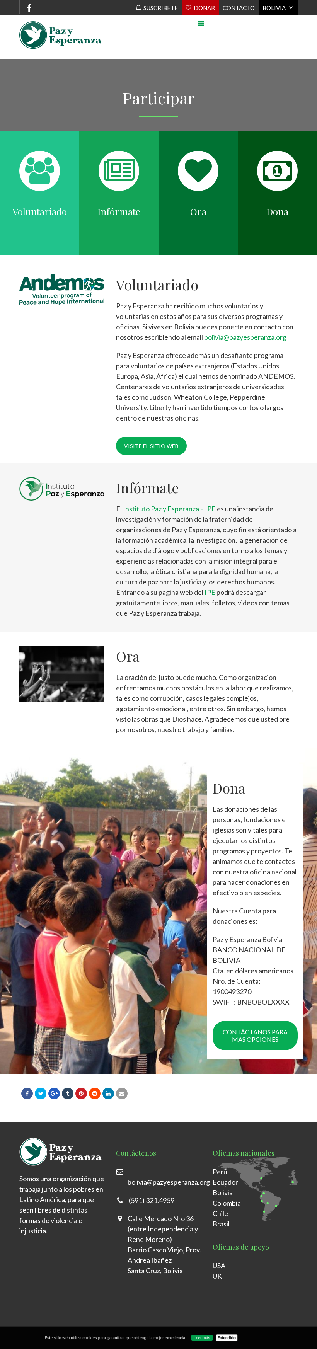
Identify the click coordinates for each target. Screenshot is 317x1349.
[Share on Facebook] (27, 1093)
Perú (220, 1171)
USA (219, 1265)
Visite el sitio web (151, 446)
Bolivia (274, 7)
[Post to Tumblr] (67, 1093)
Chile (220, 1213)
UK (217, 1276)
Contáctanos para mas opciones (255, 1035)
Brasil (221, 1224)
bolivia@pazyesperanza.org (245, 337)
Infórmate (118, 211)
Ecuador (225, 1182)
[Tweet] (40, 1093)
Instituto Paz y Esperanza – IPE (169, 508)
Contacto (239, 7)
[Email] (122, 1093)
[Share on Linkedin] (95, 1093)
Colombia (227, 1203)
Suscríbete (160, 7)
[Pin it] (81, 1093)
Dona (277, 211)
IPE (210, 592)
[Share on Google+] (54, 1093)
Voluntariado (39, 211)
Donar (204, 7)
